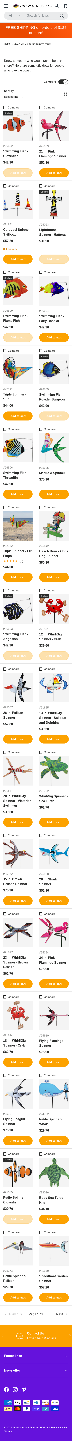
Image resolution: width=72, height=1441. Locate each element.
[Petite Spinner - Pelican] (18, 1250)
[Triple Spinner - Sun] (18, 369)
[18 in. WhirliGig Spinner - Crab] (18, 1015)
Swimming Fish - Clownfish (15, 154)
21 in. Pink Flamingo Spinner (52, 154)
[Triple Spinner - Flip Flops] (18, 526)
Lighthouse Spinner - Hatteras (53, 232)
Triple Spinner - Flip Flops (18, 553)
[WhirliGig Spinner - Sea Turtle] (54, 771)
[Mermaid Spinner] (54, 448)
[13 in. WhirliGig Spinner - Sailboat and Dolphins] (54, 687)
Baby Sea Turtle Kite (51, 1200)
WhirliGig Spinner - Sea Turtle (53, 799)
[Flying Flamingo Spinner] (54, 1015)
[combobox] (36, 16)
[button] (65, 6)
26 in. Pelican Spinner (13, 715)
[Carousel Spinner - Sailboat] (18, 204)
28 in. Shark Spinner (48, 882)
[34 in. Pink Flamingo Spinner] (54, 932)
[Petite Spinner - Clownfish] (18, 1172)
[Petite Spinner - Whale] (54, 1094)
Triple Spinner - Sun (14, 397)
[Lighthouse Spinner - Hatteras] (54, 204)
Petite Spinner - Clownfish (14, 1200)
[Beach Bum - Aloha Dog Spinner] (54, 526)
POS (42, 1427)
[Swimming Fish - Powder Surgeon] (54, 369)
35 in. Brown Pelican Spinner (15, 881)
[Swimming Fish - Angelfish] (18, 609)
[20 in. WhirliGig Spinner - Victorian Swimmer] (18, 771)
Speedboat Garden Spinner (53, 1278)
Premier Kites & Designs (26, 1427)
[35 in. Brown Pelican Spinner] (18, 854)
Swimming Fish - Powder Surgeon (52, 397)
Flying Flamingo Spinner (51, 1043)
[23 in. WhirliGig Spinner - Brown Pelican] (18, 932)
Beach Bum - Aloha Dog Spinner (53, 554)
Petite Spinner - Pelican (14, 1278)
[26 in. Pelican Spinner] (18, 687)
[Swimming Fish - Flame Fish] (18, 290)
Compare (50, 81)
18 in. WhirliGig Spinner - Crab (14, 1043)
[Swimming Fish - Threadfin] (18, 447)
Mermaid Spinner (52, 473)
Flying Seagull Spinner (14, 1121)
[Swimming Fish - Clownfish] (18, 126)
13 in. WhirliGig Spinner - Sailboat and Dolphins (52, 717)
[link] (14, 1314)
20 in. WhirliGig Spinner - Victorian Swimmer (17, 800)
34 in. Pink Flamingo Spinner (52, 960)
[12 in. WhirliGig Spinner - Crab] (54, 609)
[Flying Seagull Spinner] (18, 1094)
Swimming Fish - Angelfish (15, 636)
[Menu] (6, 6)
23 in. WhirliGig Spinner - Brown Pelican (15, 962)
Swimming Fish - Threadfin (15, 475)
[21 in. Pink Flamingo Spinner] (54, 126)
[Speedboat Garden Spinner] (54, 1251)
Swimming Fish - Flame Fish (15, 318)
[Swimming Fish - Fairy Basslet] (54, 291)
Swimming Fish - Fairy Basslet (51, 318)
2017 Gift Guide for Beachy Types (32, 43)
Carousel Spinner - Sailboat (17, 232)
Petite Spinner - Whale (50, 1122)
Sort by (9, 90)
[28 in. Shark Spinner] (54, 854)
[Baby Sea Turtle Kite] (54, 1172)
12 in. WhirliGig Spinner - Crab (50, 637)
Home (7, 43)
